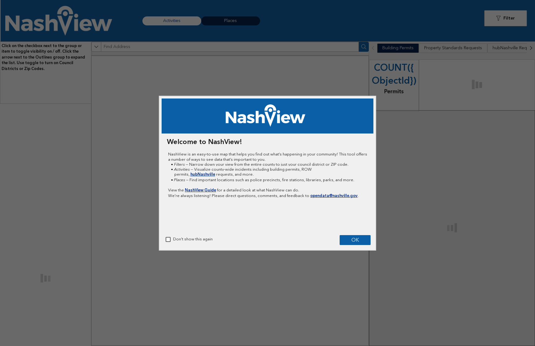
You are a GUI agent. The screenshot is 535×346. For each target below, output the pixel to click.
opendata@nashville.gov (334, 195)
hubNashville (202, 174)
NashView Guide (200, 190)
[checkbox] (168, 239)
